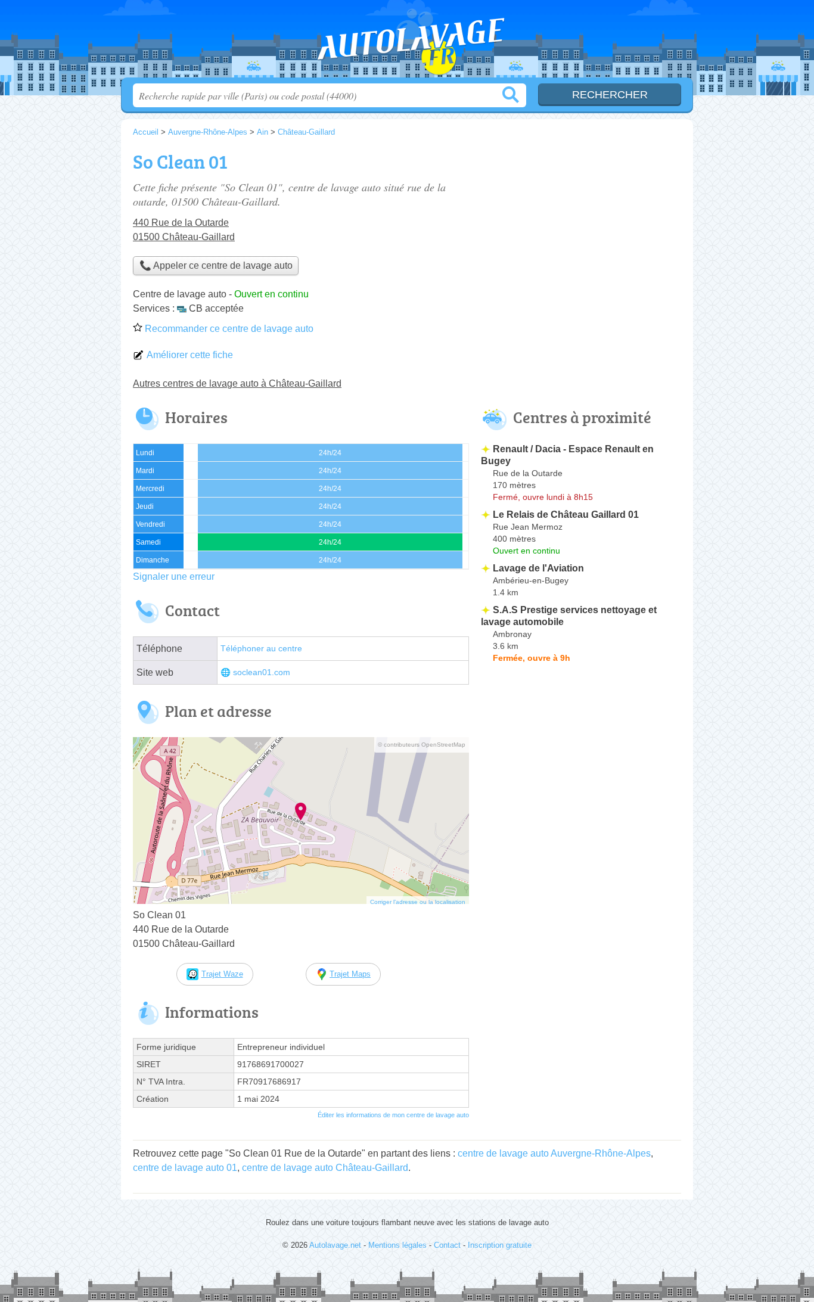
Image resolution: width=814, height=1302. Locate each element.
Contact (447, 1245)
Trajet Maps (350, 973)
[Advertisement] (581, 230)
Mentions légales (397, 1245)
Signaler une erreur (174, 576)
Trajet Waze (222, 973)
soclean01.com (261, 672)
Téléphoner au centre (261, 648)
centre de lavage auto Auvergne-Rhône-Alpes (554, 1153)
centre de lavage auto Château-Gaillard (325, 1168)
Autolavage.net (407, 42)
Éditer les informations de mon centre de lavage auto (393, 1114)
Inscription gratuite (500, 1245)
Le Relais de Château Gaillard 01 (566, 514)
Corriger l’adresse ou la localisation (417, 902)
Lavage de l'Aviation (538, 568)
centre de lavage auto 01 (185, 1168)
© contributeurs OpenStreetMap (421, 744)
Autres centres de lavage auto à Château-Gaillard (237, 383)
